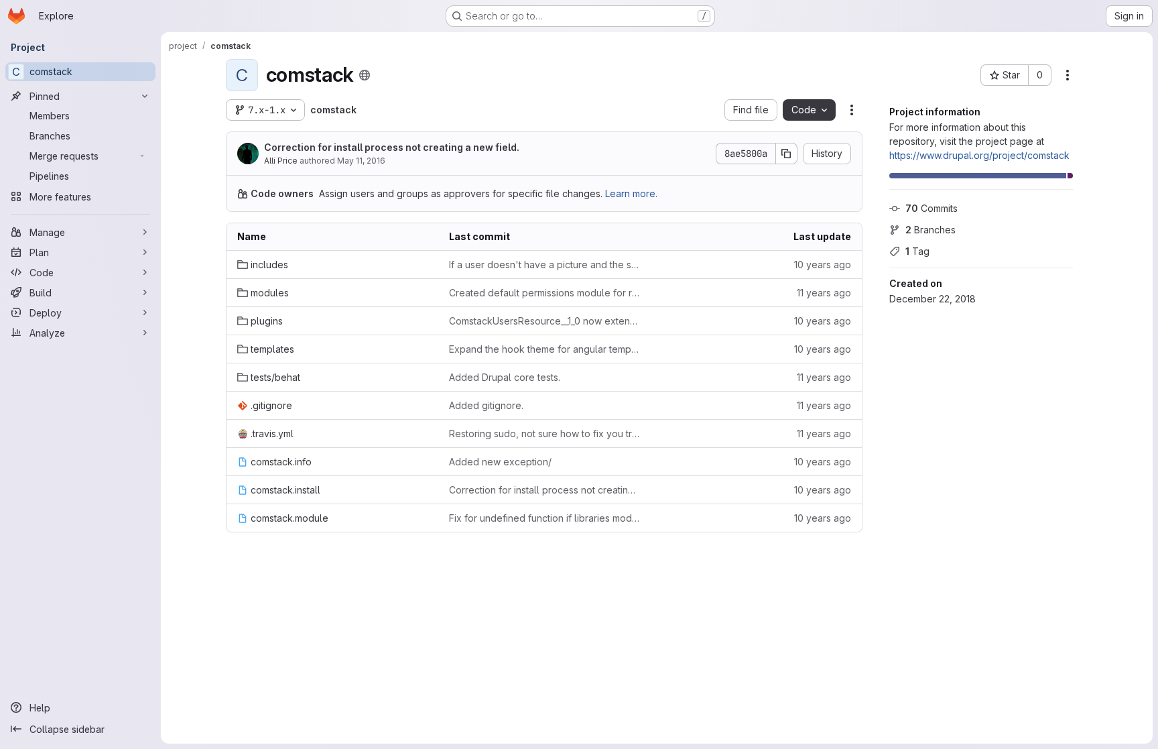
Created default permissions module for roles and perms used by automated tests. (544, 292)
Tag (917, 251)
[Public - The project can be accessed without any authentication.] (364, 75)
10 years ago (822, 264)
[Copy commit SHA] (786, 153)
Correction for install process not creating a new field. (391, 147)
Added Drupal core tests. (504, 377)
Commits (931, 208)
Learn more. (631, 193)
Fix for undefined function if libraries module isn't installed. (544, 518)
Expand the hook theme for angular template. (544, 349)
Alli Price (281, 161)
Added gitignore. (486, 405)
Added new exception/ (500, 461)
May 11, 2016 (361, 161)
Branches (930, 229)
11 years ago (824, 292)
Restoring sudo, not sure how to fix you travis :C (544, 433)
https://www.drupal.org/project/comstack (979, 155)
